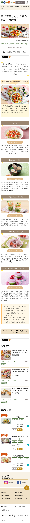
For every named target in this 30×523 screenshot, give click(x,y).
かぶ (14, 458)
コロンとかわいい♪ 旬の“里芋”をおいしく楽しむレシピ (21, 389)
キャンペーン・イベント (22, 499)
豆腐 (22, 438)
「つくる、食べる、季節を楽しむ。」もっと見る (16, 331)
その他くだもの (15, 419)
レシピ (4, 492)
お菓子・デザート (4, 43)
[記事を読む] (15, 355)
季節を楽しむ (23, 43)
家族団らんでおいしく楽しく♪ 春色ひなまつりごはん (20, 351)
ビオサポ (20, 441)
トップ (2, 6)
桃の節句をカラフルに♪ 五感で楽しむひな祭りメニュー (20, 371)
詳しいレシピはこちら (15, 142)
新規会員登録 (5, 495)
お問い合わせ (5, 510)
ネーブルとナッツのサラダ (20, 417)
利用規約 (4, 506)
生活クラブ (16, 515)
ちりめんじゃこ (15, 438)
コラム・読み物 (9, 6)
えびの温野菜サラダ (18, 456)
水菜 (22, 419)
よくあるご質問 (20, 506)
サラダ (17, 43)
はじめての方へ (20, 495)
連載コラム (19, 492)
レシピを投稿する (7, 498)
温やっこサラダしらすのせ (20, 436)
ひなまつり (12, 43)
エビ (20, 458)
